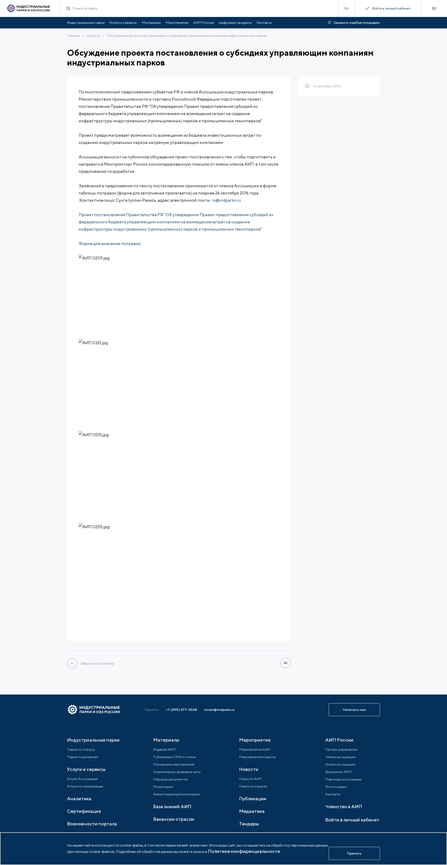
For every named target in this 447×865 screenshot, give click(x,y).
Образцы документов (170, 779)
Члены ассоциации (340, 757)
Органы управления (341, 749)
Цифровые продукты (235, 22)
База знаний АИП (172, 806)
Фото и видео (336, 787)
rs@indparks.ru (226, 200)
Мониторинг (163, 787)
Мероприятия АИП (255, 749)
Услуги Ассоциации (82, 779)
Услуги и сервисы (123, 22)
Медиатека (252, 811)
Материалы (151, 22)
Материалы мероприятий (173, 764)
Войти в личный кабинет (352, 819)
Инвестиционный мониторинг (176, 794)
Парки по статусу (81, 749)
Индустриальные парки (86, 22)
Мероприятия (177, 22)
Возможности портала (92, 823)
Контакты (264, 22)
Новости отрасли (253, 786)
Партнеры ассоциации (343, 779)
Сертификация (84, 811)
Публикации (252, 798)
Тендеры (249, 823)
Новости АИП (250, 779)
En (347, 8)
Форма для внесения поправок (110, 243)
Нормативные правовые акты (177, 772)
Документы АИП (338, 772)
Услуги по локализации (85, 786)
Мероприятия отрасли (257, 757)
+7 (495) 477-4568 (181, 710)
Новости (93, 35)
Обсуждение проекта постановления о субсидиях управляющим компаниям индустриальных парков (187, 35)
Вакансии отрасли (173, 819)
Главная (73, 35)
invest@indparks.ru (219, 710)
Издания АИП (164, 749)
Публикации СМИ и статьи (174, 757)
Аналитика (79, 798)
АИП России (203, 22)
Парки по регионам (82, 757)
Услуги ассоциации (340, 764)
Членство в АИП (343, 806)
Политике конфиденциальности (244, 851)
